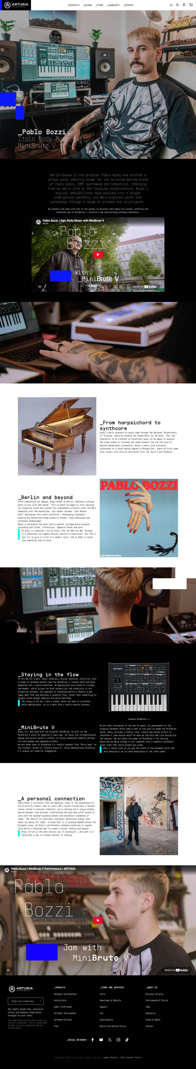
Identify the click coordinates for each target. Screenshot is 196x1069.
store (99, 5)
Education (151, 1013)
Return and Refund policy (113, 1026)
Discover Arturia (154, 994)
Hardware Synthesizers (65, 994)
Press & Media (153, 1019)
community (114, 5)
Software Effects (63, 1019)
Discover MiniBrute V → (138, 719)
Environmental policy (157, 1000)
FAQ (101, 1013)
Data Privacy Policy (131, 1057)
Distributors (106, 1019)
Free (56, 1026)
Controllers (60, 1000)
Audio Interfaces (63, 1006)
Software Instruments (65, 1013)
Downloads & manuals (110, 1000)
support (128, 5)
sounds (88, 5)
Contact (149, 1026)
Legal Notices (110, 1057)
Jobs (148, 1006)
